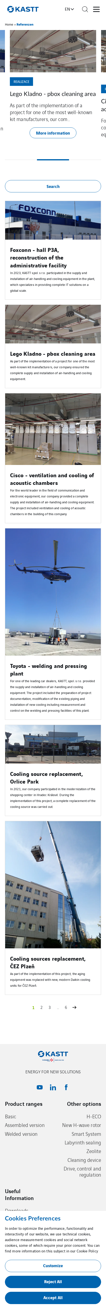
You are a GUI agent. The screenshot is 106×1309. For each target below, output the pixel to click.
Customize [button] (53, 1265)
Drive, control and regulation (82, 1171)
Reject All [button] (53, 1281)
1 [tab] (21, 159)
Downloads (16, 1210)
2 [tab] (53, 159)
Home (9, 24)
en (67, 9)
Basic (11, 1116)
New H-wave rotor (81, 1125)
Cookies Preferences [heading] (33, 1219)
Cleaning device (84, 1160)
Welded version (21, 1134)
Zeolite (94, 1151)
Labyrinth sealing (83, 1142)
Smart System (86, 1134)
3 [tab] (85, 159)
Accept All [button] (53, 1297)
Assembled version (25, 1125)
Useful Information (19, 1194)
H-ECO (94, 1116)
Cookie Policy (87, 1250)
